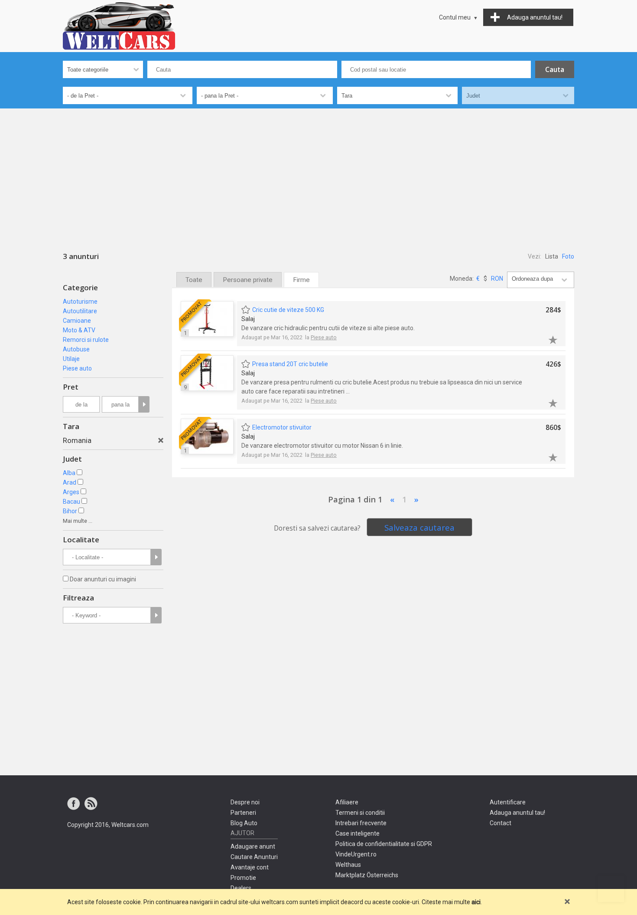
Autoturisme (80, 301)
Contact (500, 823)
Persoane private (248, 280)
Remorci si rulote (86, 339)
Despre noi (245, 802)
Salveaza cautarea (419, 527)
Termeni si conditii (360, 812)
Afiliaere (346, 802)
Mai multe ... (77, 521)
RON (497, 278)
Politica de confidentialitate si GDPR (383, 843)
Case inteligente (357, 833)
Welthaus (348, 864)
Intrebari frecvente (361, 823)
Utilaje (71, 358)
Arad (69, 482)
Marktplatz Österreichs (366, 875)
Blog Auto (244, 823)
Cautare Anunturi (254, 856)
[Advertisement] (318, 173)
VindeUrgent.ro (356, 854)
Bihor (70, 511)
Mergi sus (611, 889)
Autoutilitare (80, 311)
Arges (71, 492)
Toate (193, 280)
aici (476, 902)
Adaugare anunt (253, 846)
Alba (69, 472)
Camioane (77, 320)
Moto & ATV (79, 330)
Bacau (71, 501)
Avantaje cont (250, 867)
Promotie (243, 877)
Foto (568, 256)
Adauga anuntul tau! (517, 812)
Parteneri (243, 812)
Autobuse (76, 349)
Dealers (241, 888)
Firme (301, 280)
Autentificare (508, 802)
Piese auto (77, 368)
